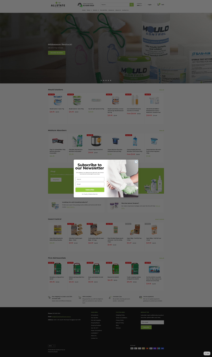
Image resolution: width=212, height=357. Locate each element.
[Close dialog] (136, 161)
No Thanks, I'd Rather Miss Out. (90, 194)
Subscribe (90, 190)
